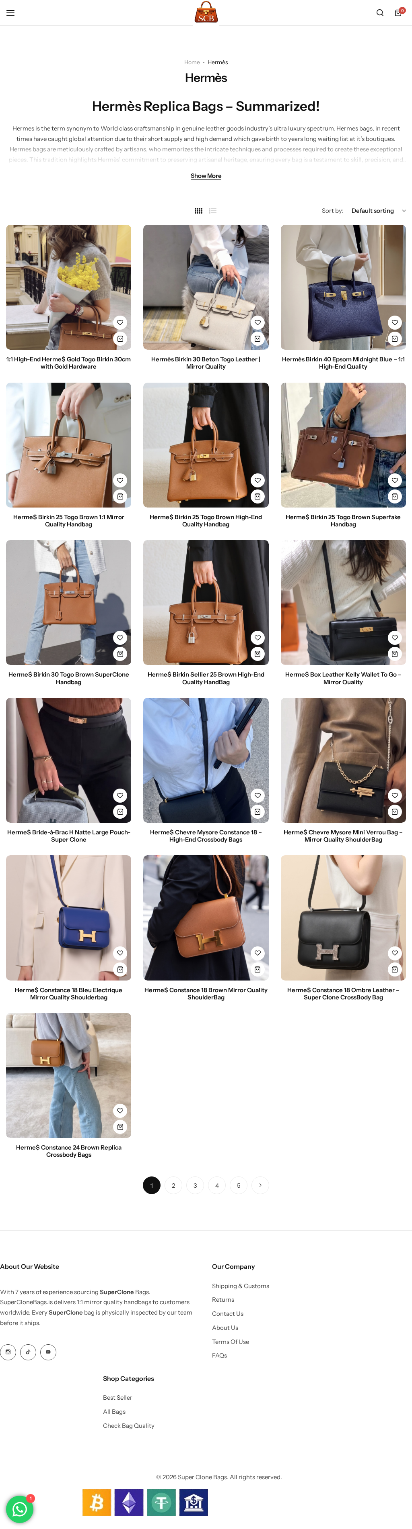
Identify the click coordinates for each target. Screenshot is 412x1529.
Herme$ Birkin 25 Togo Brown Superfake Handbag (343, 521)
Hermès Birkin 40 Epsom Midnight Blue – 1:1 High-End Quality (343, 363)
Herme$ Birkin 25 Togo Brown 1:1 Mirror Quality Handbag (68, 521)
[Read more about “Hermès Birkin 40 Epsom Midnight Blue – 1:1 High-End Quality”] (395, 339)
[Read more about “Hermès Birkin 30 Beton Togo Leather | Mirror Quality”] (258, 339)
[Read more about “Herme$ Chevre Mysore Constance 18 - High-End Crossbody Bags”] (258, 812)
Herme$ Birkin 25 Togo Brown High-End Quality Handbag (206, 521)
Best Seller (117, 1397)
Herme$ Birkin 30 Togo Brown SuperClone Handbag (68, 678)
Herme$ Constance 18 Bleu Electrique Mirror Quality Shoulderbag (68, 994)
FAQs (219, 1355)
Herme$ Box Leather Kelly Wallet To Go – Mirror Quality (343, 678)
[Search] (380, 13)
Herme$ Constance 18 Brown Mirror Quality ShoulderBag (206, 994)
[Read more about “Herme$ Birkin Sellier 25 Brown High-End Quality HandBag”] (258, 654)
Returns (223, 1299)
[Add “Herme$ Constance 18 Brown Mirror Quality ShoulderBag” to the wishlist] (258, 953)
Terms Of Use (230, 1342)
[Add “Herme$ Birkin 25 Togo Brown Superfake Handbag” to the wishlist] (395, 480)
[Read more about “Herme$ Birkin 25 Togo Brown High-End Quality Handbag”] (258, 496)
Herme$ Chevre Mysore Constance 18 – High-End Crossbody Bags (206, 836)
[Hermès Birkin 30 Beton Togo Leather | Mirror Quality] (205, 287)
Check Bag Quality (128, 1425)
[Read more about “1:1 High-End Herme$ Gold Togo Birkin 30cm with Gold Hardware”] (120, 339)
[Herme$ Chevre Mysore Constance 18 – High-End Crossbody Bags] (205, 760)
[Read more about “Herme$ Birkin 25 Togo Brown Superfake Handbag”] (395, 496)
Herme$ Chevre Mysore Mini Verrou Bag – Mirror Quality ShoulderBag (343, 836)
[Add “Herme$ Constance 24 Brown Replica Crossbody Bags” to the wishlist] (120, 1111)
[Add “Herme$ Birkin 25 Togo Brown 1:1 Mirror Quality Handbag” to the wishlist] (120, 480)
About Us (225, 1327)
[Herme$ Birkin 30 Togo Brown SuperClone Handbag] (68, 602)
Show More (206, 176)
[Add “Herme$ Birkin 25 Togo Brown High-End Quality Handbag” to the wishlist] (258, 480)
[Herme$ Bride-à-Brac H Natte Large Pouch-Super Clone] (68, 760)
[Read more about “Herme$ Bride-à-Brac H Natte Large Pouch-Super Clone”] (120, 812)
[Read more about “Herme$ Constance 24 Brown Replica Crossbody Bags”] (120, 1127)
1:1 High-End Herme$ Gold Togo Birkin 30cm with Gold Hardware (68, 363)
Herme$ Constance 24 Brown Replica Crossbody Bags (69, 1151)
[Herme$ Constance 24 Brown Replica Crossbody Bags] (68, 1075)
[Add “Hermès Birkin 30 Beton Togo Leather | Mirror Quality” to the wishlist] (258, 323)
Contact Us (227, 1313)
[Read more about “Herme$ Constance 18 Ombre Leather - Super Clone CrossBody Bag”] (395, 969)
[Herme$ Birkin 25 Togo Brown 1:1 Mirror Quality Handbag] (68, 445)
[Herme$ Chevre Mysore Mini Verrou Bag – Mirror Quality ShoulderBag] (343, 760)
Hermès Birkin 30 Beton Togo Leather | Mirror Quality (205, 363)
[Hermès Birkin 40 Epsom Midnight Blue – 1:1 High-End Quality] (343, 287)
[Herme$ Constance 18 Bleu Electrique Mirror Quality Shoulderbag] (68, 917)
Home (192, 62)
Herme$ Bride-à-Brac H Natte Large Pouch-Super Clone (68, 836)
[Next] (260, 1185)
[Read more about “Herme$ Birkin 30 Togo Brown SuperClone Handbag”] (120, 654)
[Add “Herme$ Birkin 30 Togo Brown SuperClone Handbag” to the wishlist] (120, 638)
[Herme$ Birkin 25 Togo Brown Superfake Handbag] (343, 445)
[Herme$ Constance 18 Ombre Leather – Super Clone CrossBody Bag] (343, 917)
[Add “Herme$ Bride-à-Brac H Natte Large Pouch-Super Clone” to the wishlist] (120, 796)
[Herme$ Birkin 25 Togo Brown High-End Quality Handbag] (205, 445)
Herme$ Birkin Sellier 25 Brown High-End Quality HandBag (206, 678)
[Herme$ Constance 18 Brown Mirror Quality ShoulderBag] (205, 917)
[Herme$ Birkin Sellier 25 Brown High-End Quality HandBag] (205, 602)
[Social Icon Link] (8, 1352)
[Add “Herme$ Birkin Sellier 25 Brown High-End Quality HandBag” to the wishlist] (258, 638)
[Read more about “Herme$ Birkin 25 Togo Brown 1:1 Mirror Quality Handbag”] (120, 496)
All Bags (114, 1411)
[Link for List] (213, 211)
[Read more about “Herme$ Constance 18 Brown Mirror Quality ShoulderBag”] (258, 969)
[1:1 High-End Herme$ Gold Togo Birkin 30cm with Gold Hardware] (68, 287)
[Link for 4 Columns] (199, 211)
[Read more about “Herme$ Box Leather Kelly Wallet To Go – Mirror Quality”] (395, 654)
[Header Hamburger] (14, 13)
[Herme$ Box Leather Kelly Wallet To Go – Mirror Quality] (343, 602)
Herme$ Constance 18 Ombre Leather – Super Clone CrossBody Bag (343, 994)
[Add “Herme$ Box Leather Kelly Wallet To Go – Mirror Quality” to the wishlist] (395, 638)
